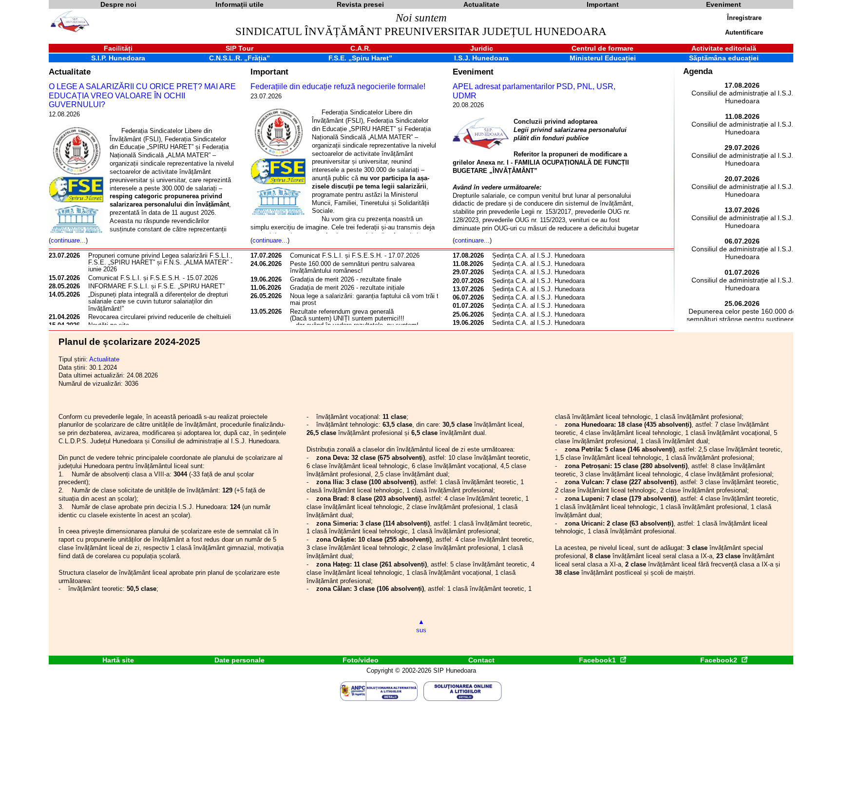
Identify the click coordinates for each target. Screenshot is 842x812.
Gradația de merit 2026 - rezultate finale (346, 279)
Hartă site (118, 660)
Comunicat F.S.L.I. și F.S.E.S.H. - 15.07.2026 (153, 278)
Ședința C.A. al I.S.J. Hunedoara (538, 255)
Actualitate (70, 71)
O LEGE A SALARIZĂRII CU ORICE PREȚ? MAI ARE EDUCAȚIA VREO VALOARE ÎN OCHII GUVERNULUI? (142, 95)
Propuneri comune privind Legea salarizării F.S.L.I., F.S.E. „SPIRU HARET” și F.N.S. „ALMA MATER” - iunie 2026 (160, 262)
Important (269, 71)
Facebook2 (719, 660)
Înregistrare (744, 17)
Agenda (697, 71)
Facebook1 (598, 660)
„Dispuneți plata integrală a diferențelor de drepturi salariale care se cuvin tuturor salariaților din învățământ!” (158, 301)
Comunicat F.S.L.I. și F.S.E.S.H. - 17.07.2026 (355, 255)
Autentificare (744, 32)
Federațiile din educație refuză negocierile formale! (337, 86)
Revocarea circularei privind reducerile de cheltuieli (159, 317)
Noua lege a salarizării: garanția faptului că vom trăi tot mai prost (367, 299)
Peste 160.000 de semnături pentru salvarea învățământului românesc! (352, 267)
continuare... (68, 240)
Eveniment (473, 71)
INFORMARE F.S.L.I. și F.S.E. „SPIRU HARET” (156, 286)
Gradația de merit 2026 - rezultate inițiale (347, 287)
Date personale (239, 660)
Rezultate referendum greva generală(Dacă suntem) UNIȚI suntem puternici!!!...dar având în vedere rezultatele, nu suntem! (354, 318)
